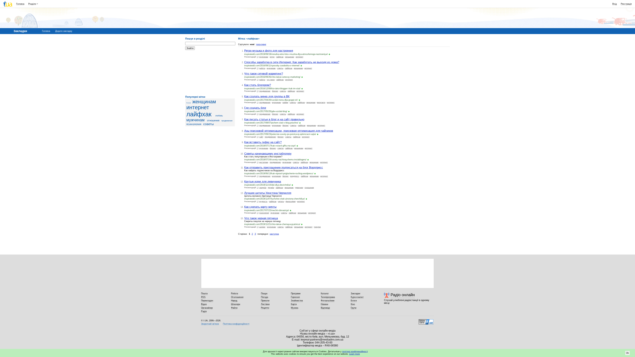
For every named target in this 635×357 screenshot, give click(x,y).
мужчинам (195, 120)
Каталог (325, 293)
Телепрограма (328, 297)
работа (262, 68)
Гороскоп (295, 297)
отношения (213, 120)
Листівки (265, 304)
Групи (353, 308)
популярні (261, 44)
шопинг (262, 227)
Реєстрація (626, 4)
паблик (285, 102)
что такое (271, 80)
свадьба (262, 188)
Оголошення (237, 297)
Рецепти (265, 308)
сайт (261, 137)
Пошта (204, 293)
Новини (324, 304)
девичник (299, 188)
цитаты (281, 201)
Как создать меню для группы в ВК (267, 96)
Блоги (354, 300)
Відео (204, 304)
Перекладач (207, 300)
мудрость (263, 201)
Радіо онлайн (403, 295)
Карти (294, 304)
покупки (317, 227)
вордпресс (294, 176)
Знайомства (297, 300)
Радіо (204, 311)
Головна (20, 4)
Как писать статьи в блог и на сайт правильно (274, 119)
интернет (197, 107)
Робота (234, 293)
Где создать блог (255, 107)
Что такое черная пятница (261, 218)
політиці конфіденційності (355, 351)
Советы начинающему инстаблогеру (268, 153)
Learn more (354, 354)
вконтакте (321, 102)
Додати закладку (63, 31)
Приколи (265, 300)
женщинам (204, 101)
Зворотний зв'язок (210, 324)
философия (291, 201)
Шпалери (235, 304)
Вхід (614, 4)
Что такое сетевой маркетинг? (263, 73)
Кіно (353, 304)
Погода (264, 297)
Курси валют (357, 297)
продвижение (227, 121)
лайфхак (199, 114)
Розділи (32, 4)
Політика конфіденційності (236, 324)
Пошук (264, 293)
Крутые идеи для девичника (262, 181)
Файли (234, 308)
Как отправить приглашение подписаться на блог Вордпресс (283, 167)
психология (193, 124)
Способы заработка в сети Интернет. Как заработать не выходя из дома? (291, 62)
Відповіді (325, 308)
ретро (272, 57)
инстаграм (263, 162)
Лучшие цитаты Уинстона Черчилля (267, 193)
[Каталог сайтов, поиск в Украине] (426, 320)
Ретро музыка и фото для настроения (268, 50)
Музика (294, 308)
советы (208, 124)
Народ (234, 300)
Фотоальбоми (327, 300)
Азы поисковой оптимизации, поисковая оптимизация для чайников (288, 130)
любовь (219, 115)
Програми (295, 293)
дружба (271, 188)
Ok (627, 353)
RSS (203, 297)
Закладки (355, 293)
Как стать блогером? (257, 85)
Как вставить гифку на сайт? (263, 142)
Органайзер (207, 308)
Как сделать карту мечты (260, 206)
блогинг (188, 103)
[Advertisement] (210, 72)
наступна (274, 234)
